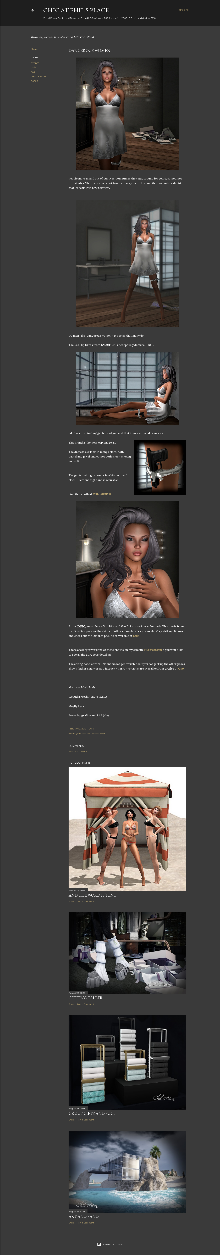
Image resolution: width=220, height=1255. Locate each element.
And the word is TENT (92, 895)
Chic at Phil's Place (76, 10)
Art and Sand (84, 1216)
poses (34, 81)
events (35, 63)
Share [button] (34, 49)
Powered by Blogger (113, 1244)
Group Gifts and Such (93, 1113)
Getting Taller (86, 997)
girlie (33, 67)
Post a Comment (78, 751)
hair (33, 72)
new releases (38, 76)
